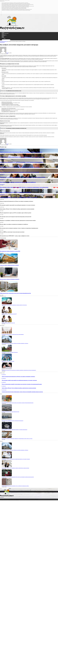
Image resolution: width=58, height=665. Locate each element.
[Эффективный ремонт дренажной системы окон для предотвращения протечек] (9, 291)
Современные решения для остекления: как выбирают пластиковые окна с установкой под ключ (17, 9)
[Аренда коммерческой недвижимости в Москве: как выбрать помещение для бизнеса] (7, 342)
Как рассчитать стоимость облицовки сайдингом (9, 279)
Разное (3, 37)
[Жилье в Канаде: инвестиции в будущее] (7, 360)
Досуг (4, 38)
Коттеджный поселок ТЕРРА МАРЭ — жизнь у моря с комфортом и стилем (18, 197)
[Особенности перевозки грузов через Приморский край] (7, 410)
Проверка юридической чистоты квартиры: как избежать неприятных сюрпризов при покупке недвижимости (19, 370)
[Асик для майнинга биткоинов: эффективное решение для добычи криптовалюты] (7, 428)
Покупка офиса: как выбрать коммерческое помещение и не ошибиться (18, 182)
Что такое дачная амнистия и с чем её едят (8, 322)
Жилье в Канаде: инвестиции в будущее (8, 361)
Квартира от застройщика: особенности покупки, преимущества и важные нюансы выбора (22, 177)
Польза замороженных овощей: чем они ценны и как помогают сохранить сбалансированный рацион (17, 4)
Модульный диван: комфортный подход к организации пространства (12, 420)
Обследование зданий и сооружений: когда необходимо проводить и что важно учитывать (16, 3)
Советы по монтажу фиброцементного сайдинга (9, 265)
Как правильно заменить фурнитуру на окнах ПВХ (10, 251)
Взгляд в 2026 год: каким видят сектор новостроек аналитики (15, 192)
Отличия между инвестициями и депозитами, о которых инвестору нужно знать (14, 304)
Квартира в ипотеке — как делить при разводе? (9, 313)
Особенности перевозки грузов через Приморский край (10, 411)
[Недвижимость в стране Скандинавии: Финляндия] (7, 351)
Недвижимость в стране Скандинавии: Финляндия (10, 352)
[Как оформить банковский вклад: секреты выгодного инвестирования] (7, 333)
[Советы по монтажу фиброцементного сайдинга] (9, 263)
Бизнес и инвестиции (5, 33)
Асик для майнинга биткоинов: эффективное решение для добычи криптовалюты (14, 429)
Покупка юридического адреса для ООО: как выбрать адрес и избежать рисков (14, 7)
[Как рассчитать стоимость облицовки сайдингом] (9, 277)
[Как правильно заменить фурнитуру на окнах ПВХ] (9, 249)
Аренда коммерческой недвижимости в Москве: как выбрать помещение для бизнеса (15, 2)
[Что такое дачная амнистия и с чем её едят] (7, 321)
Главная (3, 32)
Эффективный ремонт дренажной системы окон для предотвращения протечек (15, 293)
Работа (3, 36)
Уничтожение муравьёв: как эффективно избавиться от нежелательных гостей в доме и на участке (17, 438)
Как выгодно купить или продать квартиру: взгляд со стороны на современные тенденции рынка (24, 187)
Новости (3, 35)
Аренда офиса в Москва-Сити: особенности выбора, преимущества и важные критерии (15, 5)
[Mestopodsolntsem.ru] (12, 29)
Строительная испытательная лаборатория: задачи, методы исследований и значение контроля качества (18, 476)
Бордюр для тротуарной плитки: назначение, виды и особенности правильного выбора (15, 6)
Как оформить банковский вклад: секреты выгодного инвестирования (13, 334)
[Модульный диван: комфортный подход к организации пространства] (7, 419)
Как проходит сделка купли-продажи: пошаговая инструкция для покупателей (14, 8)
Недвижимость (5, 41)
